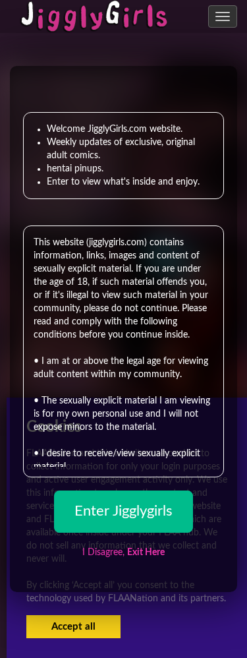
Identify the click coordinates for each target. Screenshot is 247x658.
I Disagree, (123, 552)
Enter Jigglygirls (123, 511)
